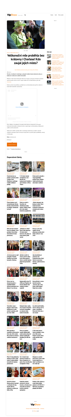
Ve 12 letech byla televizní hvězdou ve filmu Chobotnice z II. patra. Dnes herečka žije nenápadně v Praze (26, 360)
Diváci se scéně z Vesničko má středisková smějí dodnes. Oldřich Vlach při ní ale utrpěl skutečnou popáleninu (25, 207)
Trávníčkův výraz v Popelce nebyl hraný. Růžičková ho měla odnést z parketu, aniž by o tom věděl (12, 309)
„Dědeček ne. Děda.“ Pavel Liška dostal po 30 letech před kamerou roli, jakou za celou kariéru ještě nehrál (25, 233)
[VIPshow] (12, 16)
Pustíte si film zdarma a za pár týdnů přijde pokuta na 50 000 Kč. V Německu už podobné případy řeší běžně (38, 385)
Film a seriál (60, 15)
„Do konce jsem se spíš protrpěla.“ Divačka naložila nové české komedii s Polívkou (13, 257)
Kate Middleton (18, 69)
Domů (8, 52)
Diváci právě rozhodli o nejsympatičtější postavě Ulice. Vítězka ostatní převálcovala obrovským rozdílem (38, 179)
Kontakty (42, 408)
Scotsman (9, 82)
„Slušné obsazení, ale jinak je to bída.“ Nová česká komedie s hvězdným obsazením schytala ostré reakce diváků (38, 207)
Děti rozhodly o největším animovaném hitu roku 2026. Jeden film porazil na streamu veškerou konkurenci (13, 334)
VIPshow (35, 411)
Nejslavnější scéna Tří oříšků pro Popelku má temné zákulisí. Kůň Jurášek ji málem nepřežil (25, 284)
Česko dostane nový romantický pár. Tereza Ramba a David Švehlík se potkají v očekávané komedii (12, 206)
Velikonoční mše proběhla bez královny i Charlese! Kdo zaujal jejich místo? (25, 59)
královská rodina (24, 69)
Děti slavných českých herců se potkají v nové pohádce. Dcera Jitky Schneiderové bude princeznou (13, 232)
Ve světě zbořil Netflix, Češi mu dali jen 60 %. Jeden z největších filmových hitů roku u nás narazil (38, 309)
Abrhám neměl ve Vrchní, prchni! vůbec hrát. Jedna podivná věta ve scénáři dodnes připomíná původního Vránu (25, 259)
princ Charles (30, 69)
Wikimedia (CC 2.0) (16, 20)
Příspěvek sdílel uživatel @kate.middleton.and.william (22, 121)
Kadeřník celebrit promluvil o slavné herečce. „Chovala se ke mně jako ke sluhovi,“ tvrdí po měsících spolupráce (26, 386)
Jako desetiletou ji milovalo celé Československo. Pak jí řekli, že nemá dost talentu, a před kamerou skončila (39, 259)
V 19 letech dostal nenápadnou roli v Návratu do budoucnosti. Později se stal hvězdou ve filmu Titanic (26, 180)
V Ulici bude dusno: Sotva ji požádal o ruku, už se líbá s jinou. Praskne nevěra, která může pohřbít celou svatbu (38, 335)
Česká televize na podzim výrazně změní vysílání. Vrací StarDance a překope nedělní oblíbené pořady (13, 180)
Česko (52, 15)
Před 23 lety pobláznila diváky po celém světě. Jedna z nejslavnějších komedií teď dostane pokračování (13, 360)
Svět (56, 15)
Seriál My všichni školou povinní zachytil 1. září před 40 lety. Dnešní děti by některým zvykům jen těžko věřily (13, 386)
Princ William (35, 69)
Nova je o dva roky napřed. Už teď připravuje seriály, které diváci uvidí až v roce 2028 (38, 232)
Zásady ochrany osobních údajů (32, 408)
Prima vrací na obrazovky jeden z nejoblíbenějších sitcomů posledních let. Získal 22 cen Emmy (13, 284)
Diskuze (10, 139)
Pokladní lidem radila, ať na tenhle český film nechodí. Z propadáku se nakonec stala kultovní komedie (25, 309)
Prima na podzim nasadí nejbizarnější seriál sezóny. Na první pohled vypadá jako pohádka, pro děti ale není (25, 335)
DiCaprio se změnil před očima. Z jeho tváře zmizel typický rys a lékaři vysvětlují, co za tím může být (39, 360)
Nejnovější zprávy (14, 52)
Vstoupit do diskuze (12, 144)
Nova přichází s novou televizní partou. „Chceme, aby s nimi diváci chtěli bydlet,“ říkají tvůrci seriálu (38, 284)
